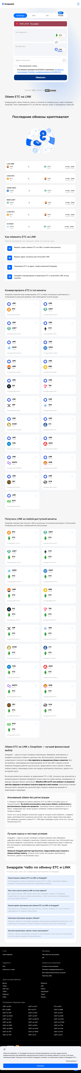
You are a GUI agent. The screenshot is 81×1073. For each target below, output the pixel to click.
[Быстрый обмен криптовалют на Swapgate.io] (8, 4)
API (43, 957)
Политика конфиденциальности (52, 969)
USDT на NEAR (7, 1028)
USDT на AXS (58, 1031)
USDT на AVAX (59, 1019)
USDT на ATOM (59, 1022)
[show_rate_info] (38, 66)
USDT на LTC (7, 1019)
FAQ (4, 966)
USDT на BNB (58, 1009)
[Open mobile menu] (78, 4)
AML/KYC (57, 72)
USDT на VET (7, 1031)
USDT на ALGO (33, 1028)
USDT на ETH (32, 1006)
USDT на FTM (58, 1025)
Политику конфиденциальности (40, 72)
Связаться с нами (9, 969)
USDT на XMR (7, 1025)
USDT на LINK (33, 1022)
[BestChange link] (50, 90)
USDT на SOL (58, 1013)
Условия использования (50, 966)
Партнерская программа (50, 954)
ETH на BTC (58, 1006)
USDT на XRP (7, 1013)
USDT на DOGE (8, 1016)
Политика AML (47, 976)
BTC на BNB (6, 1009)
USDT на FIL (32, 1035)
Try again (34, 24)
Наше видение (7, 954)
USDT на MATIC (33, 1019)
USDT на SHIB (58, 1016)
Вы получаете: (20, 46)
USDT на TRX (7, 1035)
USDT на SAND (33, 1031)
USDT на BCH (32, 1025)
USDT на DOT (32, 1016)
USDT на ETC (58, 1035)
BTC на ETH (32, 1009)
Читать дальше (71, 1061)
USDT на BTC (7, 1006)
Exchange (20, 16)
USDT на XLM (58, 1028)
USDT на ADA (32, 1013)
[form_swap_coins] (56, 42)
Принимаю (40, 1066)
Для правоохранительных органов (53, 972)
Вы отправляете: (21, 32)
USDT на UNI (7, 1022)
